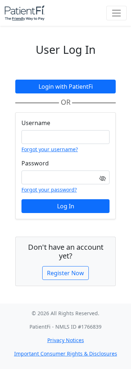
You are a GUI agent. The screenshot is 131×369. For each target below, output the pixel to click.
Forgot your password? (49, 189)
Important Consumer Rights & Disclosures (65, 353)
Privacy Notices (65, 340)
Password (35, 163)
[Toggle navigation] (116, 13)
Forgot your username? (49, 149)
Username (35, 123)
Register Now (65, 273)
